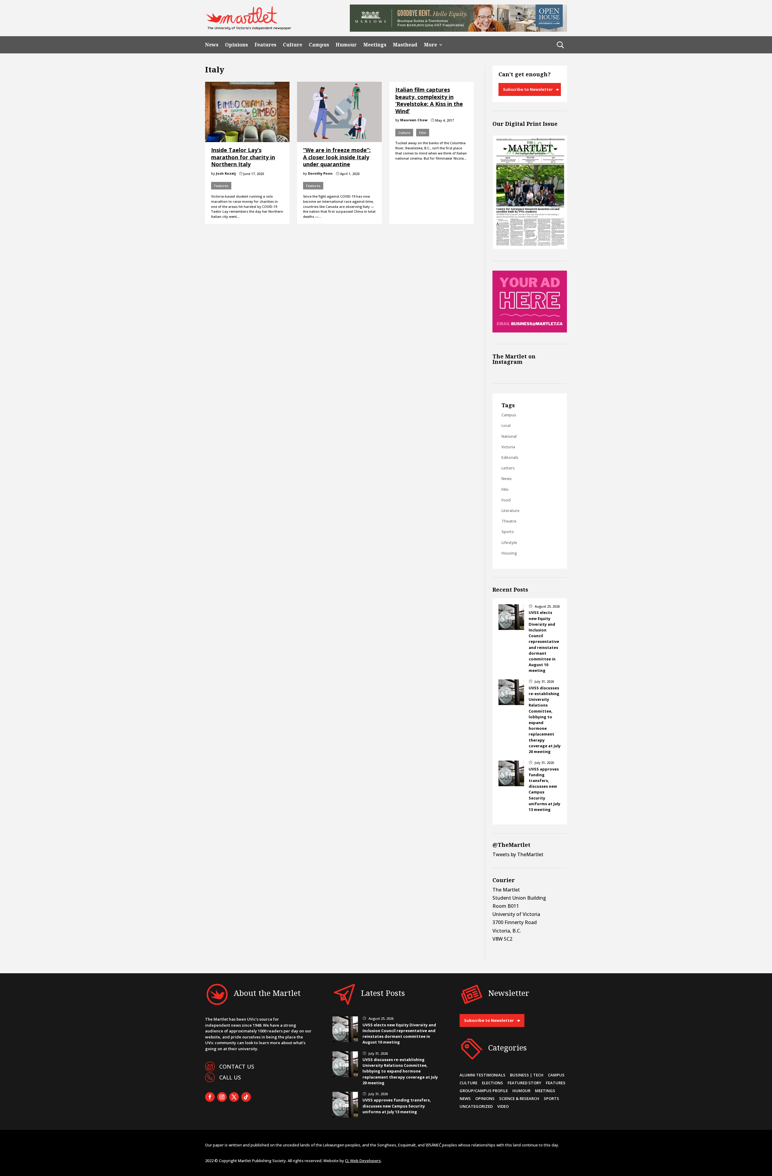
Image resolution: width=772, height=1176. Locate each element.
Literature (510, 510)
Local (506, 425)
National (509, 436)
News (211, 45)
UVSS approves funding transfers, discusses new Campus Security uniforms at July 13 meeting (396, 1105)
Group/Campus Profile (484, 1090)
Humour (346, 45)
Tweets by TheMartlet (517, 854)
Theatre (509, 521)
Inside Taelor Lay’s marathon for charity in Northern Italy (243, 157)
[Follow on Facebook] (210, 1097)
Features (265, 45)
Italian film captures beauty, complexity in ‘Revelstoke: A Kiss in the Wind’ (429, 100)
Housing (509, 553)
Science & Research (519, 1098)
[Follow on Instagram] (222, 1097)
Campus (319, 45)
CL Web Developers (363, 1160)
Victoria (508, 447)
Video (503, 1106)
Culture (292, 45)
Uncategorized (476, 1106)
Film (422, 132)
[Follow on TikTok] (246, 1097)
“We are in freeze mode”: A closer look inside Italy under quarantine (337, 157)
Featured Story (524, 1082)
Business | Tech (526, 1075)
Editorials (509, 457)
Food (506, 500)
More (430, 45)
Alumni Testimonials (482, 1075)
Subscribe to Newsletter (528, 89)
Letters (508, 468)
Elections (492, 1082)
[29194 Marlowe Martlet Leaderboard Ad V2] (458, 30)
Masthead (405, 45)
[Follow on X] (234, 1097)
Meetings (374, 45)
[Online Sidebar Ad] (529, 330)
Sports (507, 531)
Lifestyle (509, 542)
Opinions (236, 45)
